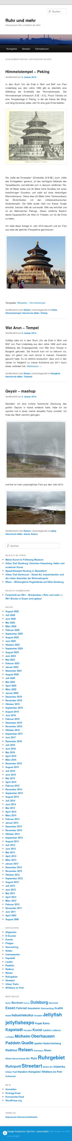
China (54, 309)
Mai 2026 (10, 622)
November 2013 (13, 830)
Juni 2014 (10, 804)
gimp (53, 530)
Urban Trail (11, 1071)
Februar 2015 (12, 785)
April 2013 (10, 856)
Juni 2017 (10, 737)
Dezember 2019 (13, 696)
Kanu (46, 1023)
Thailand (28, 376)
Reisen (27, 309)
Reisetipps (38, 1050)
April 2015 (10, 782)
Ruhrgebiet (11, 48)
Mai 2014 (10, 808)
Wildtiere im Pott (14, 987)
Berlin (8, 1003)
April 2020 (10, 685)
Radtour (9, 969)
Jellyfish (52, 1014)
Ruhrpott (13, 1066)
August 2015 (12, 767)
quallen (38, 1043)
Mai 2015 (10, 778)
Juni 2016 (10, 748)
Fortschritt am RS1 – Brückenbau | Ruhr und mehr (32, 594)
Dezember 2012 (13, 867)
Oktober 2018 (12, 730)
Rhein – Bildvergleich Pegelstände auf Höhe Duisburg (34, 581)
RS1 (28, 1058)
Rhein (47, 1050)
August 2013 (12, 841)
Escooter (53, 1002)
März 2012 (10, 900)
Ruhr (34, 1058)
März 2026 (10, 626)
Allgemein (10, 932)
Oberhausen (43, 1036)
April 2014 (10, 811)
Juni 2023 (10, 656)
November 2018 (13, 726)
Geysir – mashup (20, 391)
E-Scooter (10, 935)
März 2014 (10, 815)
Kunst (37, 1029)
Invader (38, 1015)
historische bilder (30, 313)
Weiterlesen (34, 366)
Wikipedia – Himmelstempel (31, 302)
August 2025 (12, 637)
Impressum (11, 1117)
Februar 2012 (12, 904)
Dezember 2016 (13, 741)
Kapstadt (10, 958)
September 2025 (14, 633)
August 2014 (12, 796)
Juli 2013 (10, 845)
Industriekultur (23, 1015)
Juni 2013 (10, 848)
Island (27, 534)
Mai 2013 (10, 852)
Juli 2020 (10, 678)
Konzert (28, 1030)
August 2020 (12, 674)
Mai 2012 (10, 893)
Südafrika (59, 1067)
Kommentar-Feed (14, 1096)
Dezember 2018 (13, 722)
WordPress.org (13, 1100)
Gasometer (33, 1008)
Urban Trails (12, 984)
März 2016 (10, 759)
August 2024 (12, 652)
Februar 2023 (12, 663)
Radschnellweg (52, 1043)
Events (9, 939)
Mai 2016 (10, 752)
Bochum (17, 1003)
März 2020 (10, 689)
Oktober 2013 (12, 834)
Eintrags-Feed (12, 1093)
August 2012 (12, 882)
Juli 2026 (10, 615)
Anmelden (10, 1089)
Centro (26, 1003)
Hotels (8, 950)
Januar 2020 (11, 693)
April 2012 (10, 897)
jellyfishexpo (19, 1022)
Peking (44, 313)
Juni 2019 (10, 715)
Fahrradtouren (42, 48)
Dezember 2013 (13, 826)
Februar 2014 (12, 819)
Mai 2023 (10, 659)
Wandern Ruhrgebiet (29, 1071)
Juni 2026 (10, 618)
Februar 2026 (12, 630)
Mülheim (22, 1036)
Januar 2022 (11, 667)
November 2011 (13, 908)
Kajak (38, 1023)
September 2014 (14, 793)
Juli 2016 (10, 745)
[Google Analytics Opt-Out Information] (5, 1134)
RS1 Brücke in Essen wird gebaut (23, 598)
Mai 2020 (10, 682)
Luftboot (56, 1030)
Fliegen (9, 943)
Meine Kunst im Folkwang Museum (24, 559)
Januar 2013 (11, 863)
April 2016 (10, 756)
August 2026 (12, 611)
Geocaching (11, 947)
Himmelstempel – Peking (27, 71)
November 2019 (13, 700)
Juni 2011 (10, 911)
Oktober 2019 (12, 704)
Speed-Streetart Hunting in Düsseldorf (25, 570)
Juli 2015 (10, 771)
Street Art (48, 1066)
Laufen (9, 961)
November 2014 (13, 789)
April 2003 (10, 915)
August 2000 (12, 919)
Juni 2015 (10, 774)
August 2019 (12, 711)
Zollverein (10, 1076)
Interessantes (12, 954)
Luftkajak (9, 1037)
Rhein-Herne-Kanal (15, 1058)
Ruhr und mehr (20, 20)
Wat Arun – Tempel (22, 327)
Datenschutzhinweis (27, 1117)
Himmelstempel (13, 313)
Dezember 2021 (13, 670)
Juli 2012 (10, 885)
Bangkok (55, 373)
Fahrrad (21, 1008)
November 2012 (13, 871)
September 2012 (14, 878)
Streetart (26, 48)
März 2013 (10, 860)
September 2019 (14, 707)
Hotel (8, 1015)
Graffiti (58, 1008)
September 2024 (14, 648)
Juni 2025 (10, 641)
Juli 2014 (10, 800)
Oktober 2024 (12, 644)
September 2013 (14, 837)
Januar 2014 (11, 822)
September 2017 (14, 733)
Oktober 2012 (12, 874)
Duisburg (39, 1002)
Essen (10, 1007)
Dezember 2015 (13, 763)
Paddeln (9, 965)
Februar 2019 (12, 719)
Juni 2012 (10, 889)
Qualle (27, 1043)
